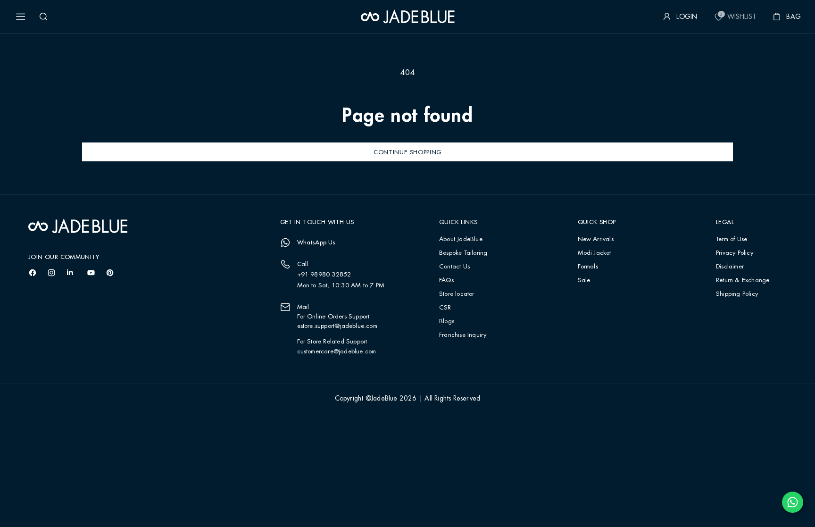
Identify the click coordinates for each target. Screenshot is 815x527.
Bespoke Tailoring (463, 253)
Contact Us (454, 267)
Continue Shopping (407, 152)
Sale (584, 280)
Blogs (446, 321)
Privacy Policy (734, 253)
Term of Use (731, 239)
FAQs (446, 280)
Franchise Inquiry (462, 335)
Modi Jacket (594, 253)
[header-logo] (408, 16)
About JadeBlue (460, 239)
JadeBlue (384, 398)
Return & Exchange (742, 280)
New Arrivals (596, 239)
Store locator (456, 294)
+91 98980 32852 (324, 274)
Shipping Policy (737, 294)
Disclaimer (730, 267)
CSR (445, 308)
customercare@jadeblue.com (336, 351)
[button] (20, 16)
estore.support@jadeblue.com (337, 326)
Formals (588, 267)
